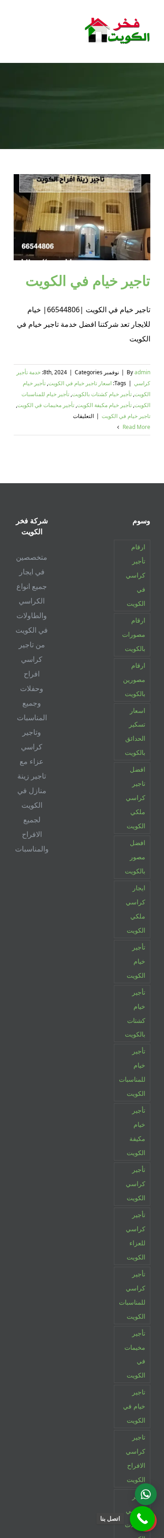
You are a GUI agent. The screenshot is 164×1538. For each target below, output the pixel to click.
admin (142, 372)
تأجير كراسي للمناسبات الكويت (132, 1295)
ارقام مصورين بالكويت (134, 679)
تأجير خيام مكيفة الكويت (104, 405)
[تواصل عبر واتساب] (146, 1494)
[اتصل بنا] (142, 1518)
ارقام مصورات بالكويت (133, 634)
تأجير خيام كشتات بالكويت (102, 394)
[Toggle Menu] (20, 31)
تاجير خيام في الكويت (88, 280)
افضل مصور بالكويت (135, 856)
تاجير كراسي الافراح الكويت (135, 1458)
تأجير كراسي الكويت (135, 1183)
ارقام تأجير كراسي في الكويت (135, 575)
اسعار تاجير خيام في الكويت (80, 383)
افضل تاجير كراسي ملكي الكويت (135, 797)
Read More (135, 427)
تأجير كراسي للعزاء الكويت (135, 1235)
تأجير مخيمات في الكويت (45, 405)
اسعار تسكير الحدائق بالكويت (135, 731)
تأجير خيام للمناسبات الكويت (132, 1072)
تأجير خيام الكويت (136, 961)
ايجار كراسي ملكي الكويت (135, 908)
